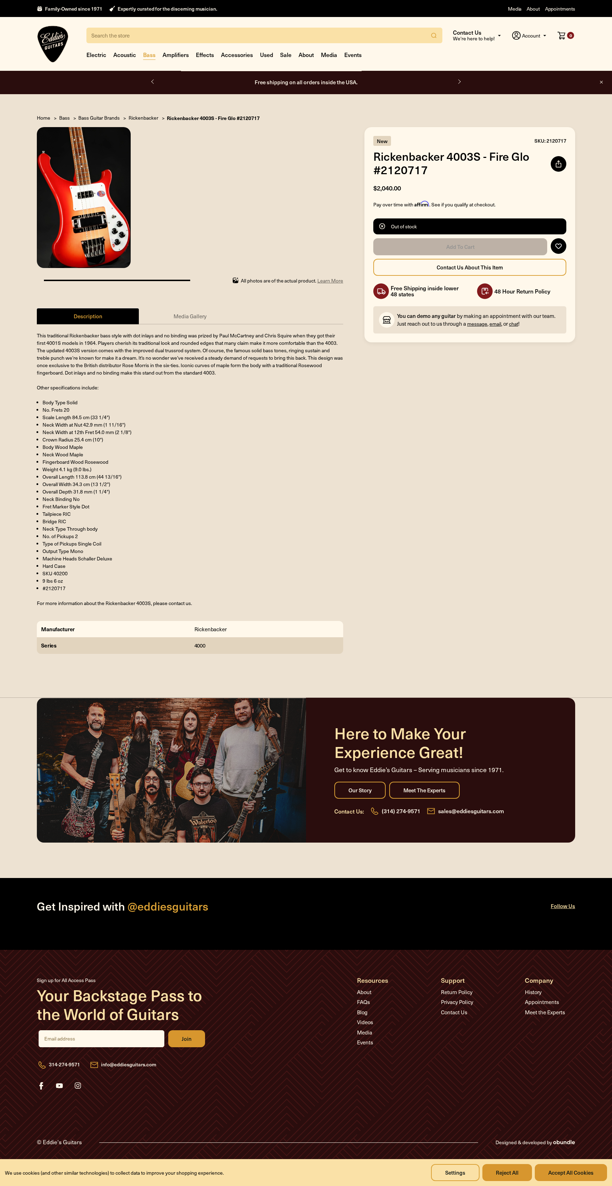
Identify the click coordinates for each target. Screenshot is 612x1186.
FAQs (363, 1001)
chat (513, 323)
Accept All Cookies (571, 1172)
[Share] (558, 164)
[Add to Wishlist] (558, 246)
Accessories (237, 54)
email (495, 323)
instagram (78, 1086)
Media (514, 8)
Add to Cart (460, 246)
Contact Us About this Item (469, 267)
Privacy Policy (457, 1001)
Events (353, 54)
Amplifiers (176, 54)
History (533, 992)
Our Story (360, 790)
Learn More (330, 280)
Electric (96, 54)
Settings (455, 1172)
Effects (205, 54)
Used (266, 54)
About (533, 8)
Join (186, 1038)
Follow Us (563, 906)
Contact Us (454, 1012)
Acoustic (124, 54)
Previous (153, 82)
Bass (149, 54)
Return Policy (456, 992)
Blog (362, 1012)
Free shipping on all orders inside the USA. (306, 82)
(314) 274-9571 (401, 811)
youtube (59, 1086)
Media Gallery (190, 316)
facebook (41, 1086)
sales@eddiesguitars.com (471, 811)
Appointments (560, 8)
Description (88, 316)
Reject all (507, 1172)
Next (459, 82)
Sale (285, 54)
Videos (365, 1022)
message (477, 323)
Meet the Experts (424, 790)
